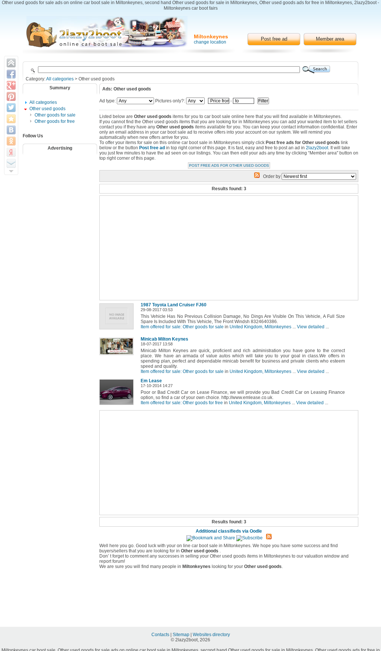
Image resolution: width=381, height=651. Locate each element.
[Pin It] (11, 96)
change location (210, 42)
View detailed (310, 326)
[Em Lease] (117, 405)
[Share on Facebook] (11, 74)
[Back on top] (11, 62)
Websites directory (211, 634)
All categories (60, 79)
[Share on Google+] (11, 85)
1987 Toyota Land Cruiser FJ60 (173, 304)
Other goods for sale (55, 115)
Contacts (160, 634)
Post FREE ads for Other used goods (229, 165)
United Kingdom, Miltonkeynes (260, 326)
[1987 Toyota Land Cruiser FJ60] (117, 329)
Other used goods (47, 108)
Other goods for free (55, 121)
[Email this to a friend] (11, 163)
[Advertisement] (65, 177)
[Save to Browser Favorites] (11, 118)
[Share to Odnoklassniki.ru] (11, 141)
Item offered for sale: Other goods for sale (182, 326)
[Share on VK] (11, 129)
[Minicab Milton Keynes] (117, 355)
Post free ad (274, 39)
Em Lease (151, 380)
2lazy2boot (317, 147)
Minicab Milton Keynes (164, 339)
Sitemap (181, 634)
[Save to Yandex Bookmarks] (11, 152)
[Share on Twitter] (11, 107)
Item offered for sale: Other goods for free (182, 402)
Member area (330, 39)
